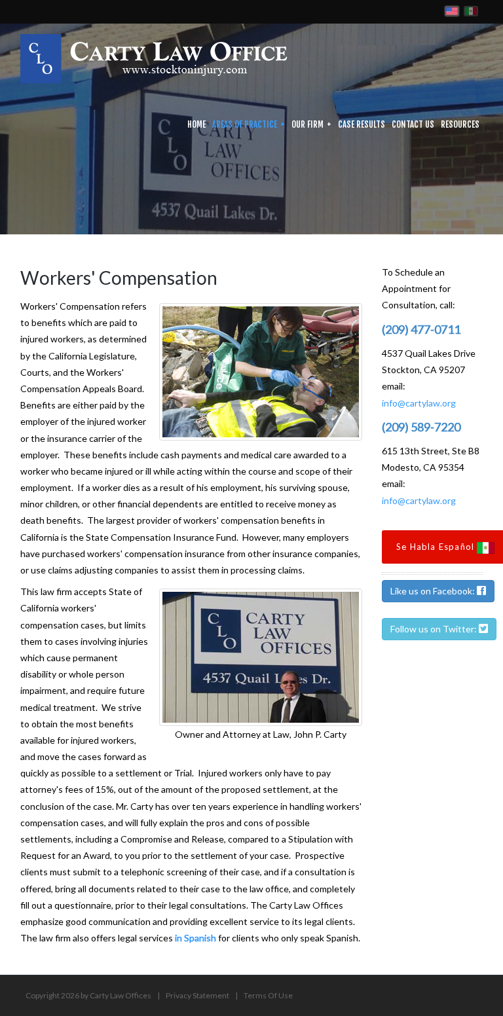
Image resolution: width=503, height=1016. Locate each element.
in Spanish (195, 937)
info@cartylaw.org (419, 402)
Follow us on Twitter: (434, 628)
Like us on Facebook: (433, 590)
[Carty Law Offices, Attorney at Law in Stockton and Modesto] (154, 57)
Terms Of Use (268, 995)
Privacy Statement (197, 995)
